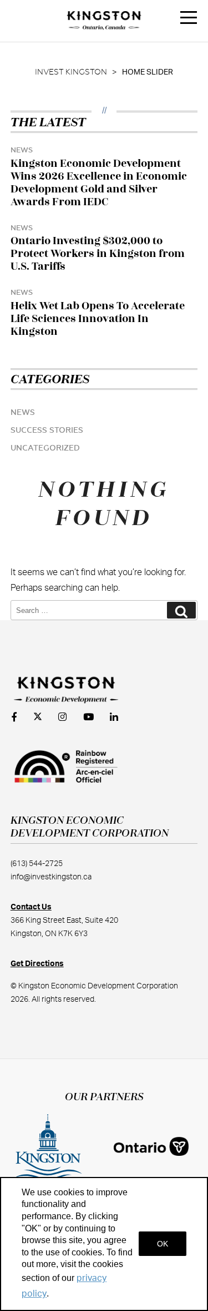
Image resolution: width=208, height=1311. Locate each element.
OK (162, 1243)
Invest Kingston (71, 72)
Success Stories (47, 430)
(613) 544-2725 (37, 864)
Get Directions (37, 964)
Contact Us (31, 907)
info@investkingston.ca (51, 877)
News (23, 413)
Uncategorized (45, 448)
